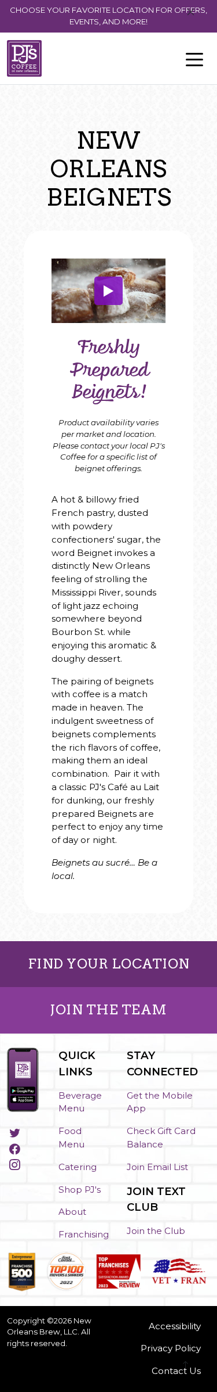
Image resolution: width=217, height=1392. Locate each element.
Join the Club (156, 1230)
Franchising (83, 1234)
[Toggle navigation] (194, 59)
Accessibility (175, 1326)
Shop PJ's (79, 1189)
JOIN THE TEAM (108, 1010)
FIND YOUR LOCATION (109, 964)
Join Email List (157, 1166)
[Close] (190, 12)
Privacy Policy (171, 1348)
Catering (77, 1166)
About (72, 1211)
